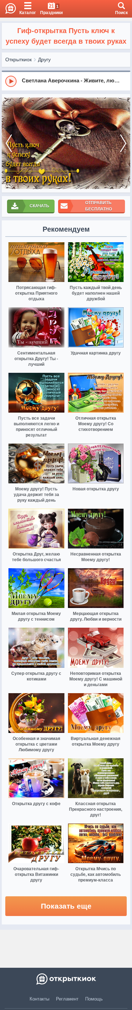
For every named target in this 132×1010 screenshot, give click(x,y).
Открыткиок (18, 59)
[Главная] (8, 9)
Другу (44, 59)
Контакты (39, 999)
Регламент (67, 999)
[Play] (11, 81)
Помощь (94, 999)
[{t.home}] (66, 979)
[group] (66, 80)
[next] (123, 143)
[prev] (9, 143)
